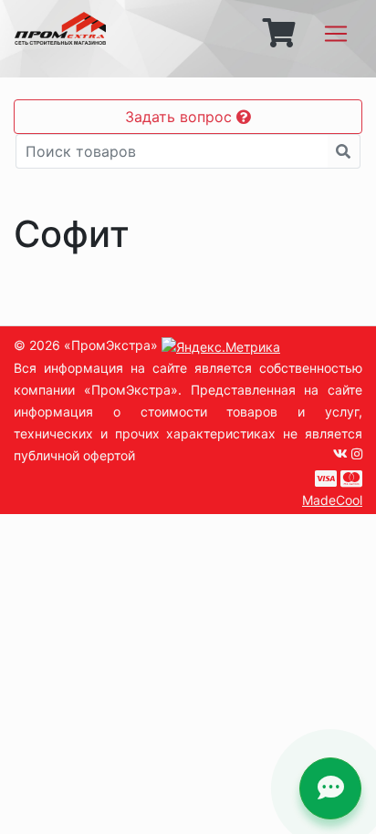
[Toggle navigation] (335, 33)
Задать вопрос (180, 117)
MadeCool (332, 500)
